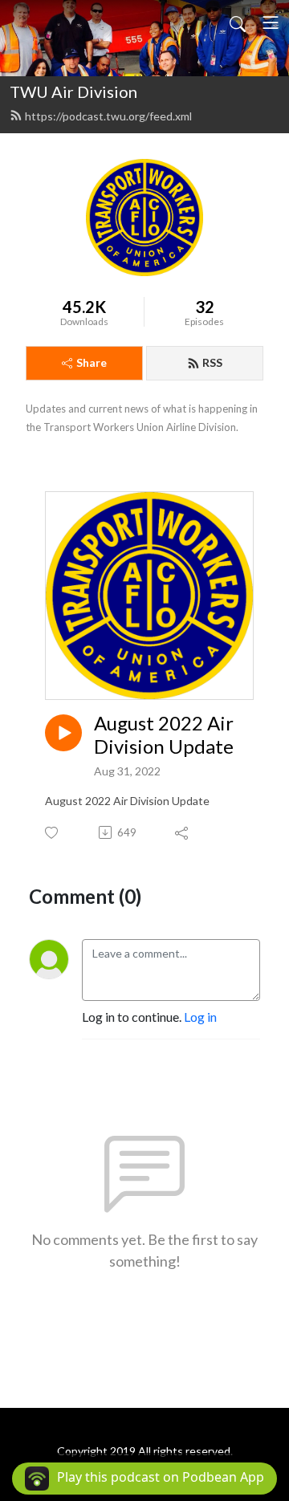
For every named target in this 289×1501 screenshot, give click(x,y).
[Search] (237, 22)
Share (91, 362)
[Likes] (52, 832)
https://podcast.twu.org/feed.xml (108, 116)
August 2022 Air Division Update (164, 735)
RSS (212, 362)
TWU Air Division (73, 91)
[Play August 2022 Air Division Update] (63, 732)
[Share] (182, 832)
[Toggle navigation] (270, 22)
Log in (200, 1016)
